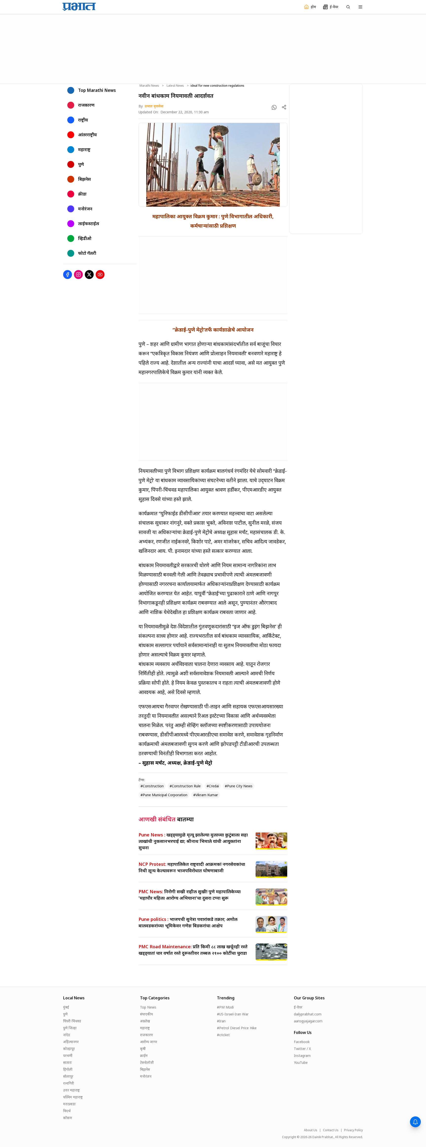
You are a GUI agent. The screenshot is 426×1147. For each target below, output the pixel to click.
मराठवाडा (69, 1104)
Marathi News (149, 86)
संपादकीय (146, 1014)
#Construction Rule (185, 786)
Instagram (302, 1055)
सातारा (67, 1062)
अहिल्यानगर (71, 1041)
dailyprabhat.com (307, 1014)
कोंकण (67, 1117)
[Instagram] (78, 274)
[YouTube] (100, 274)
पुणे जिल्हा (70, 1028)
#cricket (223, 1034)
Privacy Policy (353, 1130)
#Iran (221, 1021)
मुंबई (66, 1007)
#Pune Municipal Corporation (164, 794)
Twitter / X (302, 1048)
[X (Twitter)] (89, 274)
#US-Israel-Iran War (232, 1014)
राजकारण (146, 1034)
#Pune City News (238, 786)
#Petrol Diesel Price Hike (237, 1028)
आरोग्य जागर (148, 1041)
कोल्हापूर (69, 1048)
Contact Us (330, 1130)
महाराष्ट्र (145, 1028)
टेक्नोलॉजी (147, 1062)
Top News (148, 1007)
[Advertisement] (213, 48)
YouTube (301, 1062)
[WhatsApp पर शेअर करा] (274, 107)
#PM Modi (225, 1007)
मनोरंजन (145, 1076)
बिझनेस (145, 1069)
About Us (310, 1130)
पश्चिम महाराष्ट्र (73, 1097)
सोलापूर (68, 1076)
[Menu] (360, 6)
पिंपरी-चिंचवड (72, 1021)
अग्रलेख (145, 1021)
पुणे (65, 1014)
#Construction (152, 786)
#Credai (213, 786)
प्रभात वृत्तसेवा (154, 106)
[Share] (284, 107)
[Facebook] (67, 274)
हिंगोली (67, 1069)
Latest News (175, 86)
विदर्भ (67, 1110)
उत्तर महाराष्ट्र (71, 1090)
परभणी (67, 1055)
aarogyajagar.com (308, 1021)
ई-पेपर (298, 1007)
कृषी (143, 1048)
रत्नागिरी (68, 1083)
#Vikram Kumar (205, 794)
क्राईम (144, 1055)
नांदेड (66, 1034)
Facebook (302, 1041)
